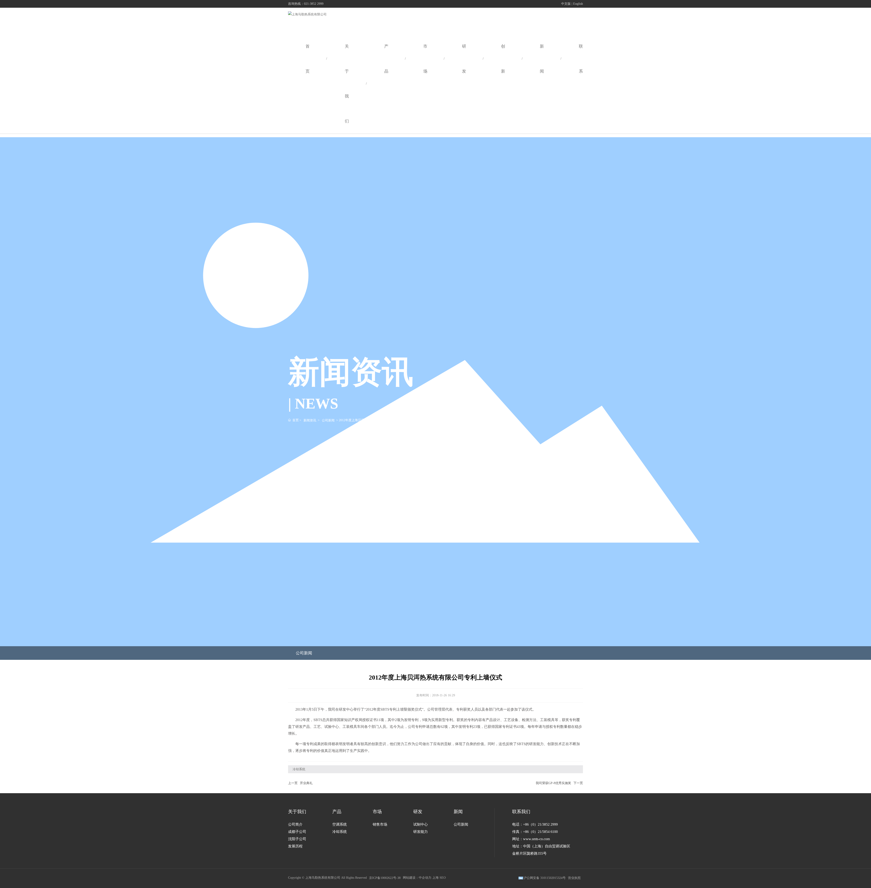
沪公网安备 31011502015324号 (545, 878)
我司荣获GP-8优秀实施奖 (553, 783)
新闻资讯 (309, 420)
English (578, 3)
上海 (435, 877)
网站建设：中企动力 (417, 877)
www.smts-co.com (536, 839)
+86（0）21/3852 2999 (540, 824)
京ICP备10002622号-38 (385, 878)
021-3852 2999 (313, 3)
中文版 (566, 3)
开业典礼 (306, 783)
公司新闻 (328, 420)
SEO (443, 877)
